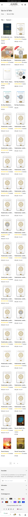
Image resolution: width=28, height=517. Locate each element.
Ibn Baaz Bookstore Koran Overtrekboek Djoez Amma (6, 105)
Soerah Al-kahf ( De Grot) (19, 428)
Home (2, 14)
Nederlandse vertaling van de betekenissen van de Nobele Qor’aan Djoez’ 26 (7, 320)
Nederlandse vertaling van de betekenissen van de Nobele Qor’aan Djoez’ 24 (7, 299)
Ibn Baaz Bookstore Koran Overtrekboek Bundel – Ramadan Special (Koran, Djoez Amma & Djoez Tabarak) (21, 82)
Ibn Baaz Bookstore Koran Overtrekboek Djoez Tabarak (20, 105)
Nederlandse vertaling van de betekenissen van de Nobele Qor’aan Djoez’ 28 (7, 342)
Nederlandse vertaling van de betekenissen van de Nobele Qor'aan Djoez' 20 (21, 191)
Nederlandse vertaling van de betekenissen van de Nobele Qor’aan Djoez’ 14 (21, 256)
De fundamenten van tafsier (6, 37)
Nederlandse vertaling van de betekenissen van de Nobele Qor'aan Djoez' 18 (21, 170)
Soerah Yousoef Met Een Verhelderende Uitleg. (20, 451)
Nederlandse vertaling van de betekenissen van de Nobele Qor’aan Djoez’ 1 (7, 233)
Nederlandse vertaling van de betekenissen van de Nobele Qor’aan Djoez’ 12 (21, 233)
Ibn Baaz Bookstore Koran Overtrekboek (20, 37)
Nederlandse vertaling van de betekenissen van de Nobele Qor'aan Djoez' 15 (7, 148)
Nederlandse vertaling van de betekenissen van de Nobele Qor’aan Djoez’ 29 (21, 342)
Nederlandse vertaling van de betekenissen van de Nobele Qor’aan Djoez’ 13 (7, 256)
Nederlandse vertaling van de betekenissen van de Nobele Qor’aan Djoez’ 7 (7, 407)
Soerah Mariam (5, 451)
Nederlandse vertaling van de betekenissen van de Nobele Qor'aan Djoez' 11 (21, 126)
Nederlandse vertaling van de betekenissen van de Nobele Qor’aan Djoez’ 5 (7, 385)
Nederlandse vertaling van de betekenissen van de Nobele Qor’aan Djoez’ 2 (7, 277)
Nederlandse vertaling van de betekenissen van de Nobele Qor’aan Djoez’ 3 (7, 363)
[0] (14, 515)
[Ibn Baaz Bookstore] (14, 4)
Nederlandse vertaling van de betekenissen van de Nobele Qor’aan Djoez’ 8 (21, 407)
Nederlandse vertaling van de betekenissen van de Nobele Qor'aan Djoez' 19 (7, 191)
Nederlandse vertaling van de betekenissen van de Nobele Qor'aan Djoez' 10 (7, 126)
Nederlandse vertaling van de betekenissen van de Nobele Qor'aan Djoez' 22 (21, 213)
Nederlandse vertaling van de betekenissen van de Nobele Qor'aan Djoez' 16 (21, 148)
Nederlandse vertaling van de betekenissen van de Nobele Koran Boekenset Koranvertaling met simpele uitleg (20, 60)
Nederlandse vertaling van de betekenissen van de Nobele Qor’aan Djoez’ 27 (21, 320)
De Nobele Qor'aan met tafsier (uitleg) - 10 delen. (7, 60)
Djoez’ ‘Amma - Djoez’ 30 (6, 82)
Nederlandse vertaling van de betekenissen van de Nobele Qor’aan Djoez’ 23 (21, 277)
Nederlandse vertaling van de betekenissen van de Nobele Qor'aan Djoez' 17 (7, 170)
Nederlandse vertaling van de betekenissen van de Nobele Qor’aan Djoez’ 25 (21, 299)
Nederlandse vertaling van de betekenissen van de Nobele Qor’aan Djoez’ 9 (7, 428)
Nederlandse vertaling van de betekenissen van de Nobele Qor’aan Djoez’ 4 (21, 363)
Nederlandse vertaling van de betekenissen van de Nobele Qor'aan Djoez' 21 (7, 213)
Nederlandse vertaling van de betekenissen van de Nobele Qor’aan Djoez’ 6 (21, 385)
